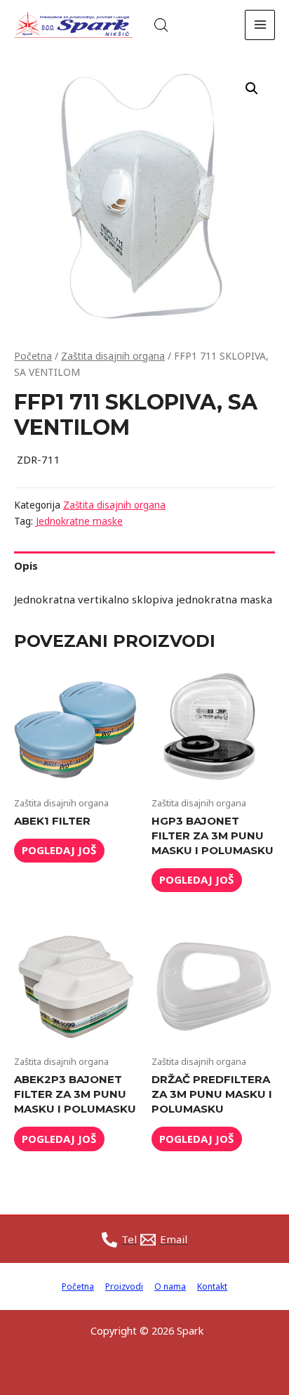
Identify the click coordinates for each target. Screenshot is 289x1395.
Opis (26, 565)
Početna (33, 355)
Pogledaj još (59, 850)
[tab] (144, 565)
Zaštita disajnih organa (113, 355)
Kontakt (212, 1286)
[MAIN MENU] (260, 25)
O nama (170, 1286)
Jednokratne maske (79, 521)
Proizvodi (124, 1286)
